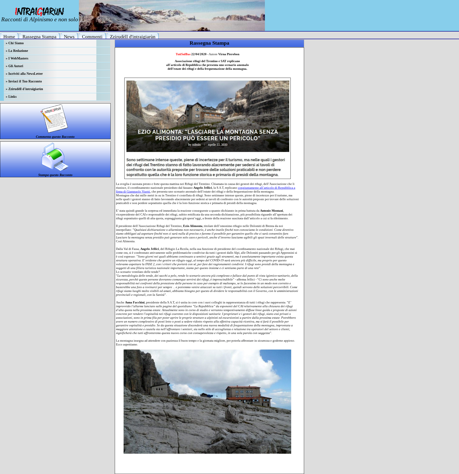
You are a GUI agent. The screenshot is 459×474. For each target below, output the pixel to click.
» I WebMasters (17, 58)
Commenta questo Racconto (55, 137)
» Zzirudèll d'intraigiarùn (24, 89)
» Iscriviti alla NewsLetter (24, 73)
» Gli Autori (14, 66)
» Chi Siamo (15, 43)
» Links (11, 96)
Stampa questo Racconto (55, 175)
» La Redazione (17, 51)
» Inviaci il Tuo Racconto (24, 81)
